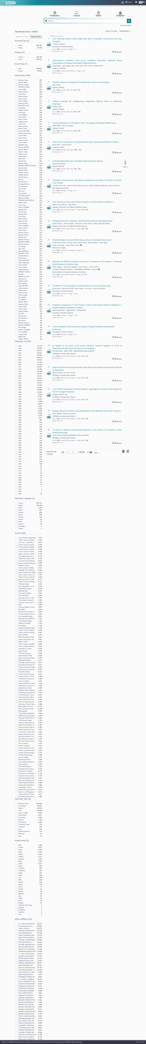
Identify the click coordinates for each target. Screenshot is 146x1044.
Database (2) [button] (20, 52)
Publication (54, 16)
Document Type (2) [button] (22, 41)
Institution (120, 16)
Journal (77, 16)
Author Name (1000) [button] (22, 75)
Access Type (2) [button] (21, 64)
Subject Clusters (111, 31)
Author (98, 16)
